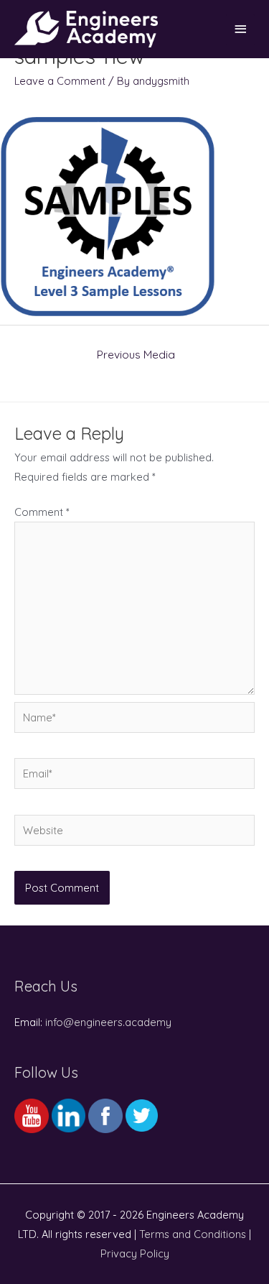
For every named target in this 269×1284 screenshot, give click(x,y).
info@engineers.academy (108, 1022)
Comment (42, 512)
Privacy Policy (134, 1253)
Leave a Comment (59, 81)
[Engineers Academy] (86, 29)
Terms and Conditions (192, 1234)
